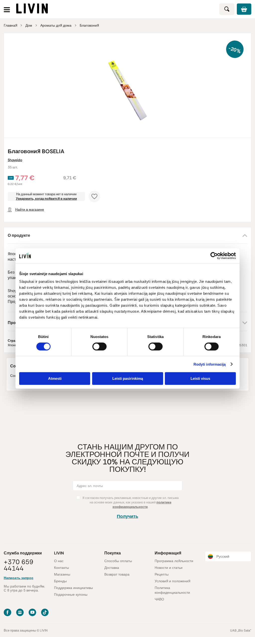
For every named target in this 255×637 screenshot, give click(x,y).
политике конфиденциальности (142, 504)
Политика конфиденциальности (172, 590)
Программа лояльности (174, 561)
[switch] (99, 346)
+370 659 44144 (18, 565)
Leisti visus (200, 378)
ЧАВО (159, 599)
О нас (59, 561)
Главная (10, 25)
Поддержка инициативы (73, 588)
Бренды (60, 581)
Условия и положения (172, 581)
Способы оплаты (118, 561)
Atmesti (55, 378)
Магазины (62, 574)
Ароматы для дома (55, 25)
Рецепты (162, 574)
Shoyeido (15, 160)
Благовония (89, 25)
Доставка (111, 567)
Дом (28, 25)
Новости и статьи (169, 567)
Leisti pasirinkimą (127, 378)
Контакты (61, 567)
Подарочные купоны (70, 594)
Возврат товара (116, 574)
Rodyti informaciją (209, 364)
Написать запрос (18, 578)
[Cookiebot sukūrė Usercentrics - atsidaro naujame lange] (214, 255)
